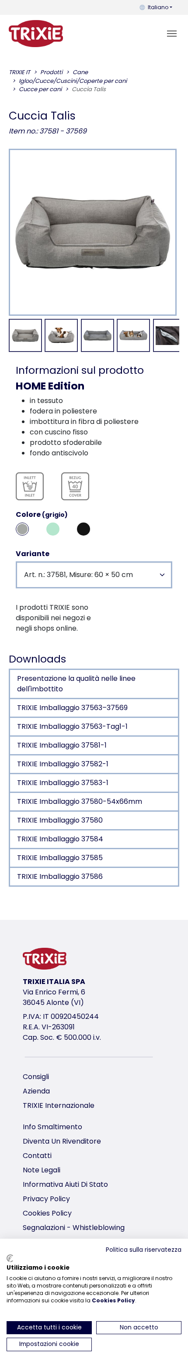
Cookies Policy (47, 1213)
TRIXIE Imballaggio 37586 (60, 876)
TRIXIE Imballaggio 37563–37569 (72, 708)
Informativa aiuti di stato (65, 1184)
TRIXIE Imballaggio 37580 (60, 820)
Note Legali (41, 1170)
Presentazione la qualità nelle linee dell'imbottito (76, 683)
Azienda (36, 1091)
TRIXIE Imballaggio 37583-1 (62, 783)
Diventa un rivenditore (62, 1141)
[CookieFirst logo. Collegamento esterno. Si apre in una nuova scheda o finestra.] (10, 1258)
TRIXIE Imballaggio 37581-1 (62, 745)
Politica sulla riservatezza (143, 1250)
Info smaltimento (52, 1127)
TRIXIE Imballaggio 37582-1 (62, 764)
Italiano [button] (158, 7)
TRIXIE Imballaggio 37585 (60, 858)
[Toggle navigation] (171, 33)
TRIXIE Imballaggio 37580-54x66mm (79, 801)
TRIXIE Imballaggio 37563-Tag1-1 (72, 726)
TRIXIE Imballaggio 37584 (60, 839)
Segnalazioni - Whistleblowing (74, 1228)
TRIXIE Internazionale (58, 1105)
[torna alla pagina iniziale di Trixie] (36, 33)
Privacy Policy (46, 1199)
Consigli (36, 1077)
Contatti (37, 1156)
